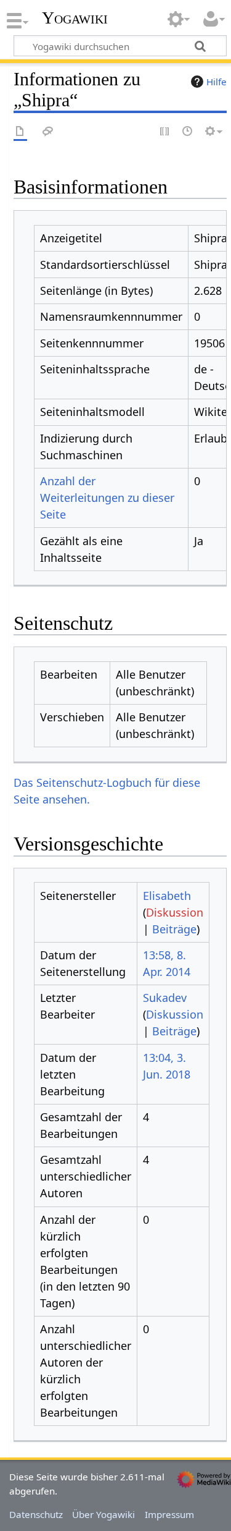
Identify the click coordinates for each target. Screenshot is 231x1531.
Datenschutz (36, 1514)
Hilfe (216, 81)
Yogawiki (75, 18)
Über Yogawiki (103, 1514)
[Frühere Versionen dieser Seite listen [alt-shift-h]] (188, 132)
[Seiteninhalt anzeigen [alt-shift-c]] (20, 132)
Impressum (169, 1514)
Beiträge (174, 929)
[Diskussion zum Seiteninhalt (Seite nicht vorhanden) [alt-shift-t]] (48, 132)
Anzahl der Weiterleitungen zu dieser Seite (107, 497)
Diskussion (174, 912)
